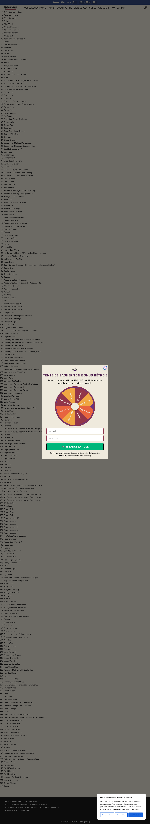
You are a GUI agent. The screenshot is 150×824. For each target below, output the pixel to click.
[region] (121, 807)
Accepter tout (135, 815)
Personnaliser (107, 815)
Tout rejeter (121, 815)
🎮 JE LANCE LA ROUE (75, 447)
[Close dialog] (105, 368)
